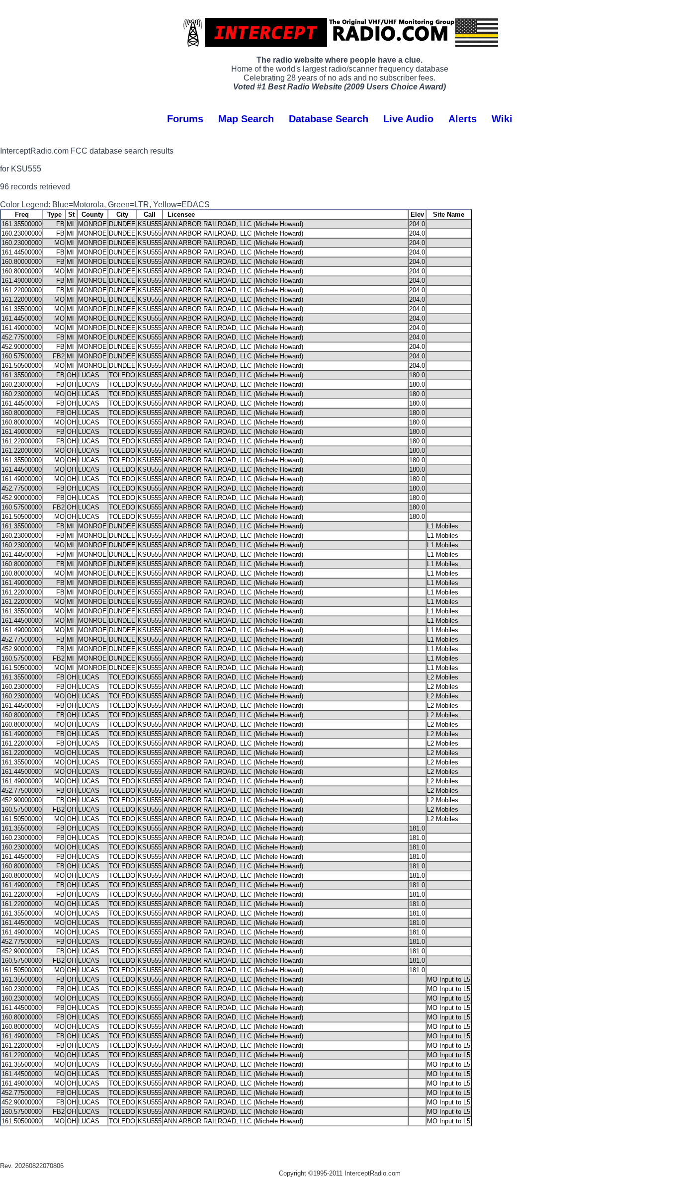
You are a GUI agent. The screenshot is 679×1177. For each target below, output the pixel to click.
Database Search (328, 118)
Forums (185, 118)
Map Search (246, 118)
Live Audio (408, 118)
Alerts (462, 118)
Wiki (502, 118)
